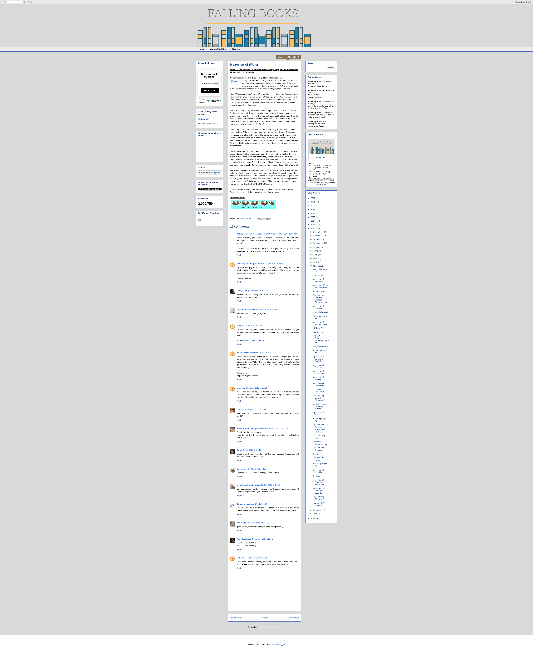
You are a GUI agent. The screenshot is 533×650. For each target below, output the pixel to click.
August (316, 247)
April (315, 262)
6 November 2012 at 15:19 (255, 504)
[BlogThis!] (261, 218)
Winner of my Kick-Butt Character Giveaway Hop (320, 298)
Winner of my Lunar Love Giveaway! (319, 397)
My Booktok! (203, 119)
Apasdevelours (244, 539)
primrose (241, 388)
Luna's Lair (242, 409)
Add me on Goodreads (208, 123)
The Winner (318, 275)
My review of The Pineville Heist (320, 286)
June (315, 254)
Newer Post (236, 617)
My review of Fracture (318, 307)
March (316, 266)
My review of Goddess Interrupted (318, 482)
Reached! (317, 476)
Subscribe (210, 90)
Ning (239, 326)
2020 (313, 206)
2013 (313, 225)
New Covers (318, 332)
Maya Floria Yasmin (246, 309)
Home (201, 49)
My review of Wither (318, 413)
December (318, 232)
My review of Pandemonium (320, 323)
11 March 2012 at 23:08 (286, 234)
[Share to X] (264, 218)
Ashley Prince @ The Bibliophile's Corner (256, 234)
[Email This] (258, 218)
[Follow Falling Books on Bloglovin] (210, 174)
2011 (313, 518)
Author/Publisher (218, 49)
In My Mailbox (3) (320, 346)
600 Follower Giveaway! (318, 384)
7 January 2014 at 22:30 (257, 558)
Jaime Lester (243, 353)
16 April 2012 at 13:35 (278, 428)
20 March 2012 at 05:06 (260, 353)
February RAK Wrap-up (319, 504)
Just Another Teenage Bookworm (252, 428)
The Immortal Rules (318, 458)
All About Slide (319, 328)
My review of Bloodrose (318, 280)
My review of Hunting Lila (319, 378)
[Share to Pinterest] (269, 218)
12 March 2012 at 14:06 (273, 264)
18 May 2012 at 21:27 (258, 469)
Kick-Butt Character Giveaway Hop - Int (321, 339)
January (317, 514)
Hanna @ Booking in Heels (249, 264)
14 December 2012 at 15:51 (260, 523)
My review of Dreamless (318, 366)
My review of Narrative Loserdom (318, 490)
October (317, 239)
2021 (313, 202)
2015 (313, 217)
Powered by (201, 101)
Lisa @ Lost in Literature (248, 485)
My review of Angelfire (318, 471)
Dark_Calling (243, 291)
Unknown (241, 558)
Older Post (293, 617)
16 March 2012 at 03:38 (266, 309)
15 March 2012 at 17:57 (260, 291)
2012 (313, 228)
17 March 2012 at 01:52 (252, 326)
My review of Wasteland (318, 372)
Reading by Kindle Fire (254, 340)
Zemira (240, 504)
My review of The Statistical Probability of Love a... (320, 428)
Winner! (316, 454)
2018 (313, 209)
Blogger (281, 644)
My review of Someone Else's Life (318, 358)
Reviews (236, 49)
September (318, 243)
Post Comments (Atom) (270, 627)
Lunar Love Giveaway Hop (320, 443)
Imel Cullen (242, 523)
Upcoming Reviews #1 (319, 390)
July (315, 251)
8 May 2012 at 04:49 (252, 450)
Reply (239, 255)
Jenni (239, 450)
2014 (313, 221)
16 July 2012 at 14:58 (270, 485)
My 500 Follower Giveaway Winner (320, 406)
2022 (313, 198)
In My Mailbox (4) (320, 312)
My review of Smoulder (318, 449)
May (315, 258)
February (317, 510)
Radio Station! (319, 291)
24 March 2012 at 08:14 (256, 388)
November (318, 235)
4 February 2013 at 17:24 (263, 539)
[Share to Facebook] (266, 218)
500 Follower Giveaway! (318, 498)
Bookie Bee (242, 469)
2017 (313, 213)
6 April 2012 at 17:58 (257, 409)
